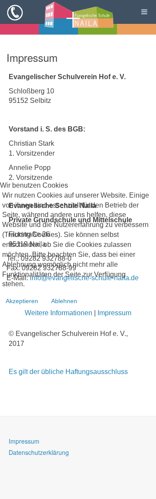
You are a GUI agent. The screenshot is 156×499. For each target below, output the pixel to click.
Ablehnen (64, 300)
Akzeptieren (22, 300)
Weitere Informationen (58, 313)
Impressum (114, 313)
